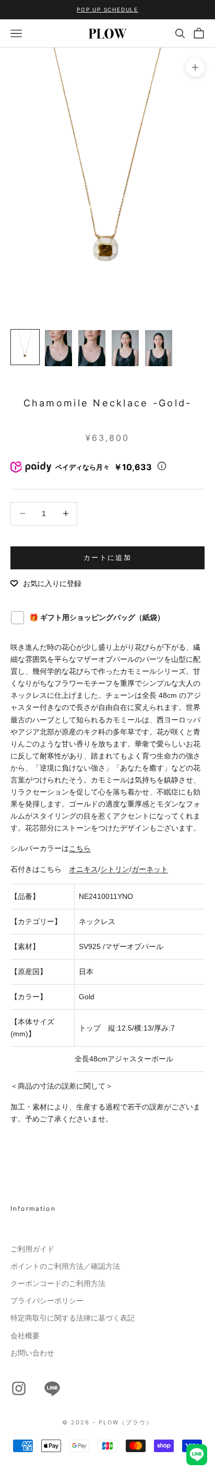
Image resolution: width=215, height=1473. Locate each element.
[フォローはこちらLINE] (52, 1388)
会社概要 (25, 1335)
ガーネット (150, 869)
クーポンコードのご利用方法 (57, 1283)
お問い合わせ (32, 1353)
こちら (80, 848)
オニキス (83, 869)
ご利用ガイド (32, 1249)
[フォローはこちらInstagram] (18, 1388)
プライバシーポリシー (46, 1300)
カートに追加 (107, 557)
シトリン (114, 869)
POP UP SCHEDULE (107, 9)
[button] (45, 583)
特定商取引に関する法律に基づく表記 (72, 1318)
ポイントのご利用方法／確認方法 (65, 1266)
